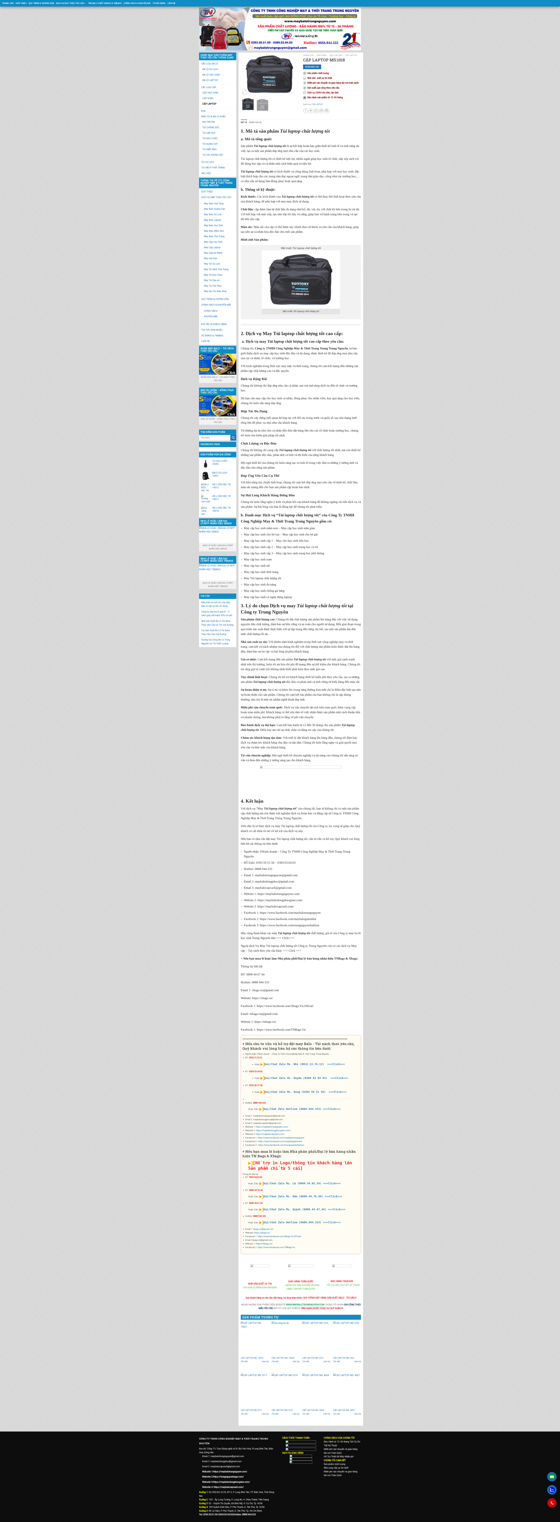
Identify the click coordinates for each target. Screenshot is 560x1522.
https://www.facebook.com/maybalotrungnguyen (290, 912)
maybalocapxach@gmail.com (225, 1466)
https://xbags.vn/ (262, 998)
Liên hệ (265, 1361)
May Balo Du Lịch (213, 214)
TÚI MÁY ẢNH (209, 149)
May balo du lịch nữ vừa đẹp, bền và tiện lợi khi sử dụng (215, 604)
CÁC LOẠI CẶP (208, 87)
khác (203, 110)
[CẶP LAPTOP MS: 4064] (316, 1390)
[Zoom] (244, 92)
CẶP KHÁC (208, 98)
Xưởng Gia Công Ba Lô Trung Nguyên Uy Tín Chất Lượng (215, 641)
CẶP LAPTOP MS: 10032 (283, 1358)
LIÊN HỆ (205, 341)
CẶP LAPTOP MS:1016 (312, 1358)
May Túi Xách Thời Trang (216, 269)
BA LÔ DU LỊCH (210, 69)
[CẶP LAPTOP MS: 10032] (285, 1338)
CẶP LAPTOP (209, 103)
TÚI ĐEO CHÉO (210, 138)
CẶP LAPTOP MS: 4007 (344, 1410)
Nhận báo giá (312, 67)
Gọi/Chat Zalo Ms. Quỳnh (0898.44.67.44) (295, 1209)
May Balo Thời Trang (214, 236)
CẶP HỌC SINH (210, 92)
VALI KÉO (206, 173)
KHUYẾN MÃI (210, 316)
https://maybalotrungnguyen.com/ (279, 893)
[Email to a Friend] (316, 110)
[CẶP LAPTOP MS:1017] (255, 1390)
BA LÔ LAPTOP (210, 80)
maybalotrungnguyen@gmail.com (227, 1456)
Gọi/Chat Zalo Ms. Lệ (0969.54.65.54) (292, 1183)
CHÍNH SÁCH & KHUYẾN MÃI (137, 3)
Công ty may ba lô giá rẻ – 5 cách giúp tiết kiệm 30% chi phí (216, 613)
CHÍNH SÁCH (210, 311)
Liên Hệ (171, 3)
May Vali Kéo (210, 258)
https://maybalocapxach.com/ (276, 906)
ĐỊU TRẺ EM (208, 122)
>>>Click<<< (332, 1108)
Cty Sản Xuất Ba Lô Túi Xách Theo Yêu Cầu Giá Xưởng (215, 632)
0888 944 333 (259, 1103)
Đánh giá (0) (255, 122)
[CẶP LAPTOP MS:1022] (347, 1338)
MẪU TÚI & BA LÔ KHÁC (213, 116)
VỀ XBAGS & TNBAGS (212, 335)
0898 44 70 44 (255, 1190)
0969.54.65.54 (255, 1177)
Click (285, 938)
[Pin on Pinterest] (321, 110)
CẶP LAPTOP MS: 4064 (313, 1410)
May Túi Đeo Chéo (213, 274)
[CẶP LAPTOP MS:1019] (285, 1390)
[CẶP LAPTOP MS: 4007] (347, 1390)
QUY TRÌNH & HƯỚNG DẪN (41, 3)
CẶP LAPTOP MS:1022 (343, 1358)
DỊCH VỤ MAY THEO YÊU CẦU (70, 3)
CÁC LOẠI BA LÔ (209, 63)
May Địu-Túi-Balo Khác (215, 291)
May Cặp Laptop (212, 247)
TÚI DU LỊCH (207, 162)
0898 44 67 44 (255, 1203)
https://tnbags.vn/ (265, 1021)
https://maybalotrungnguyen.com (229, 1471)
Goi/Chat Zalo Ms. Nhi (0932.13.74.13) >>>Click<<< (305, 1064)
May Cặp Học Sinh (213, 242)
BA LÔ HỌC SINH (211, 74)
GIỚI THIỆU (21, 3)
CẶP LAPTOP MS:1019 (282, 1410)
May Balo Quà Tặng (214, 203)
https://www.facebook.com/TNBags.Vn (281, 1029)
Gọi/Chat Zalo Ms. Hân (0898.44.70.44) (293, 1196)
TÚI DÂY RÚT (209, 133)
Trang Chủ (8, 3)
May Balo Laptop (212, 220)
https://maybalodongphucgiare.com (231, 1482)
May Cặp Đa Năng (213, 252)
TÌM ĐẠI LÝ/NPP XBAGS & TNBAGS (105, 3)
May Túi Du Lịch (212, 263)
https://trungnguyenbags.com (228, 1476)
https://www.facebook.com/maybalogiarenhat (288, 919)
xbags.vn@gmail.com (265, 990)
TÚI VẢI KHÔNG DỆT (212, 155)
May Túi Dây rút (211, 280)
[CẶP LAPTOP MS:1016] (316, 1338)
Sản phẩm (321, 55)
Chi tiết (244, 1361)
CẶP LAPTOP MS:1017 (251, 1410)
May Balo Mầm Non (214, 231)
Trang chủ (308, 55)
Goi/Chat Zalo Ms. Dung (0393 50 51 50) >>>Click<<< (305, 1091)
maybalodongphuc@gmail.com (226, 1461)
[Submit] (233, 438)
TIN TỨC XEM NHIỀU (212, 330)
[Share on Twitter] (311, 110)
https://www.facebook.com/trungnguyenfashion (289, 925)
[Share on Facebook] (305, 110)
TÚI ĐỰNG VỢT (210, 144)
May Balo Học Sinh (213, 225)
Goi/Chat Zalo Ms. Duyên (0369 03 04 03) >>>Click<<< (306, 1078)
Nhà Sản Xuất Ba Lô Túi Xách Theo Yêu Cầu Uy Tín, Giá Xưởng (217, 623)
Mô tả (244, 122)
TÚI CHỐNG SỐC (210, 127)
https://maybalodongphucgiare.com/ (280, 900)
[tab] (244, 122)
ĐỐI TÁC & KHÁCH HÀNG (214, 324)
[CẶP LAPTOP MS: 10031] (255, 1338)
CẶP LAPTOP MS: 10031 (252, 1358)
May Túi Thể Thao (213, 285)
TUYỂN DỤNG (159, 3)
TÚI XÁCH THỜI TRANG (213, 167)
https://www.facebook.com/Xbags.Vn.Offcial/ (285, 1006)
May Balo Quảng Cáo (214, 209)
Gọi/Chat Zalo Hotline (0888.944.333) (292, 1108)
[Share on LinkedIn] (326, 110)
